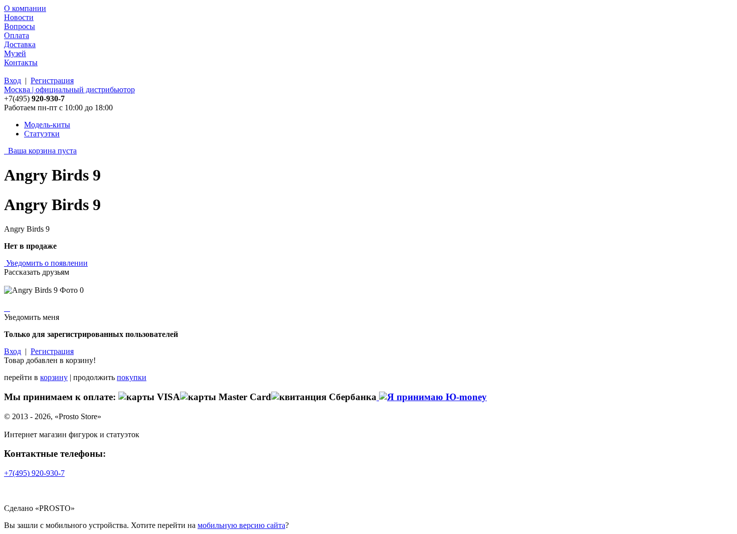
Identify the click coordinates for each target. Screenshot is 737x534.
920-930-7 (34, 473)
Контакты (21, 62)
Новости (19, 17)
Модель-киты (47, 124)
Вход (12, 80)
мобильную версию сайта (241, 525)
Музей (15, 53)
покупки (131, 377)
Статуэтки (42, 133)
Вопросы (19, 26)
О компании (25, 8)
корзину (54, 377)
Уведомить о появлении (47, 263)
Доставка (20, 44)
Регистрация (52, 80)
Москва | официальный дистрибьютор (69, 89)
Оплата (16, 35)
